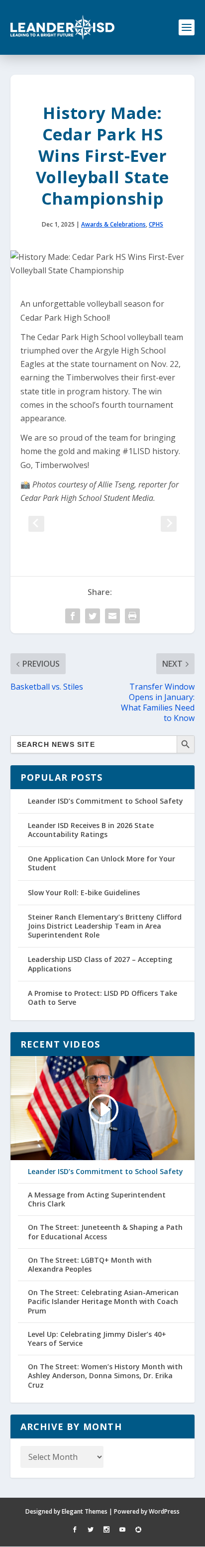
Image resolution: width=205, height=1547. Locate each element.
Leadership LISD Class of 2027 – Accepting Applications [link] (100, 963)
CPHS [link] (156, 224)
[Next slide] (169, 524)
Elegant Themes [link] (84, 1511)
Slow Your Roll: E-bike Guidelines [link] (84, 892)
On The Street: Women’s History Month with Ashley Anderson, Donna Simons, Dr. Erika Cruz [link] (105, 1375)
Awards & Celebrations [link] (113, 224)
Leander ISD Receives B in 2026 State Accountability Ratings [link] (91, 830)
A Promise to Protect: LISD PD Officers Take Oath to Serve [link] (102, 997)
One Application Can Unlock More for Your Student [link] (101, 863)
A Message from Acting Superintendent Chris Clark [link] (97, 1199)
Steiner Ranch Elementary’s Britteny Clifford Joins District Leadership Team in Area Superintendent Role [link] (105, 926)
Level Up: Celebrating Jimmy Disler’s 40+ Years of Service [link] (97, 1339)
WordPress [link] (164, 1511)
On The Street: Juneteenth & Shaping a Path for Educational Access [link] (105, 1232)
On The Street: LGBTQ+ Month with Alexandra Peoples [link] (90, 1265)
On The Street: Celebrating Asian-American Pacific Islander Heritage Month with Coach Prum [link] (103, 1301)
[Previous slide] (36, 524)
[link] (62, 27)
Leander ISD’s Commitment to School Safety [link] (105, 801)
